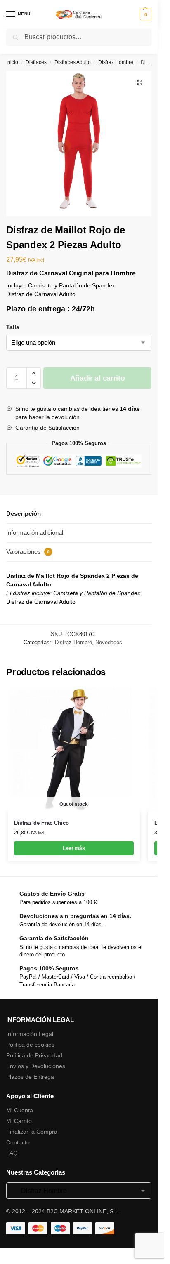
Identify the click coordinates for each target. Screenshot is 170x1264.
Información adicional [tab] (34, 532)
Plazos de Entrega (30, 1076)
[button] (140, 82)
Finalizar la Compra (31, 1131)
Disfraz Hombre (115, 62)
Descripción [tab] (23, 513)
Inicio (12, 62)
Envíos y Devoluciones (35, 1066)
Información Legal (29, 1034)
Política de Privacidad (34, 1055)
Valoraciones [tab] (28, 551)
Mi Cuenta (19, 1110)
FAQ (12, 1153)
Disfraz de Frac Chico (41, 823)
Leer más (74, 848)
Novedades (108, 642)
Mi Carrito (19, 1121)
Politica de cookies (30, 1044)
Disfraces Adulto (72, 62)
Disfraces (36, 62)
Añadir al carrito (97, 378)
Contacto (18, 1142)
